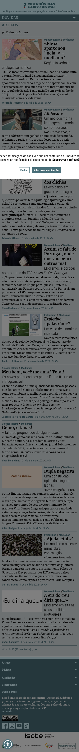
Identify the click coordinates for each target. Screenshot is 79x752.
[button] (8, 744)
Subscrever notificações (46, 170)
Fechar (24, 170)
